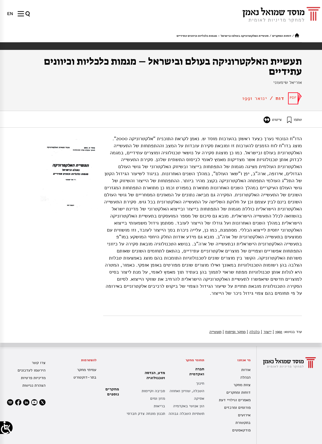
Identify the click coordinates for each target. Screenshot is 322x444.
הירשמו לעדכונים (32, 370)
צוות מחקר (241, 385)
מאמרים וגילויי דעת (234, 400)
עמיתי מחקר (86, 370)
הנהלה (245, 377)
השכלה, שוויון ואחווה (187, 391)
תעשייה (215, 332)
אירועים (244, 415)
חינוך (200, 383)
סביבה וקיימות (153, 391)
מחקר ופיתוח (234, 332)
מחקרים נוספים (112, 391)
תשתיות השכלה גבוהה (186, 413)
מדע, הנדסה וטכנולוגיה (155, 375)
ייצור (266, 332)
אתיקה (199, 398)
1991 (277, 332)
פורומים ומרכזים (237, 407)
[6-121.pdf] (295, 98)
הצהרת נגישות (34, 385)
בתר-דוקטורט (84, 377)
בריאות (159, 406)
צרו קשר (39, 362)
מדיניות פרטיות (33, 378)
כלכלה (253, 332)
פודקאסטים (241, 430)
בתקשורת (242, 422)
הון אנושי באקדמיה (188, 406)
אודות (245, 370)
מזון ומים (157, 398)
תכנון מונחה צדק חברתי (146, 413)
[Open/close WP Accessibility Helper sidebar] (6, 427)
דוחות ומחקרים (281, 36)
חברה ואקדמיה (196, 371)
